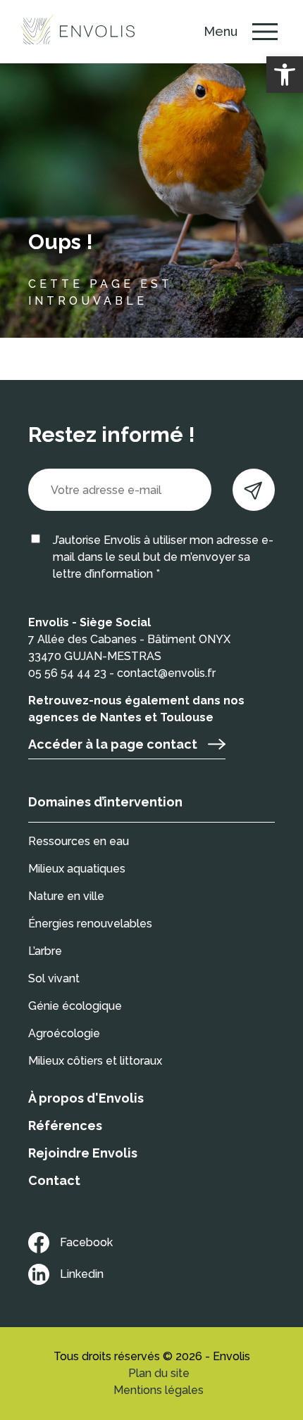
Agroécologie (64, 1033)
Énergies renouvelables (90, 923)
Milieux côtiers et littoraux (95, 1060)
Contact (54, 1180)
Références (65, 1125)
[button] (284, 74)
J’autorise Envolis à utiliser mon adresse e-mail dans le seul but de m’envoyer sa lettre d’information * (163, 557)
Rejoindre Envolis (82, 1153)
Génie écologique (75, 1006)
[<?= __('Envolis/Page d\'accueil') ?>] (78, 32)
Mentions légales (158, 1390)
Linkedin (82, 1274)
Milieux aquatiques (76, 868)
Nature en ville (66, 896)
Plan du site (159, 1373)
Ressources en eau (78, 841)
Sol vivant (54, 978)
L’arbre (45, 951)
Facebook (86, 1242)
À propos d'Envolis (86, 1098)
